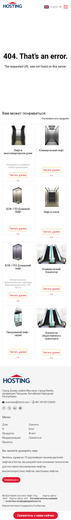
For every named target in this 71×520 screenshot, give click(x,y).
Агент (32, 433)
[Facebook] (4, 408)
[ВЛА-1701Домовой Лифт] (18, 195)
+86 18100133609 (44, 402)
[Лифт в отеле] (51, 197)
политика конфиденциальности (23, 501)
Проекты (7, 442)
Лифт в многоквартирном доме (18, 152)
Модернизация (11, 437)
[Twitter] (9, 408)
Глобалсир (39, 505)
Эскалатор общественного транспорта (51, 335)
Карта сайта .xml (18, 498)
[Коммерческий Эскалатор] (51, 254)
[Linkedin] (15, 408)
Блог (31, 428)
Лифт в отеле (51, 212)
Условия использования (43, 498)
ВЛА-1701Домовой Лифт (18, 210)
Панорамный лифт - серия (18, 334)
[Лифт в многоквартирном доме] (18, 135)
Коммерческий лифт (51, 150)
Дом (5, 424)
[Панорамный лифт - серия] (18, 317)
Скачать (34, 424)
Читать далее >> (18, 176)
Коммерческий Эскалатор (51, 271)
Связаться (35, 437)
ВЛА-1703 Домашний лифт (18, 267)
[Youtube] (20, 408)
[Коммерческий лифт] (51, 135)
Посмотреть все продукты (55, 118)
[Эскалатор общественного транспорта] (51, 317)
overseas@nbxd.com (17, 402)
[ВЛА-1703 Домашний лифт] (18, 252)
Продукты (8, 433)
